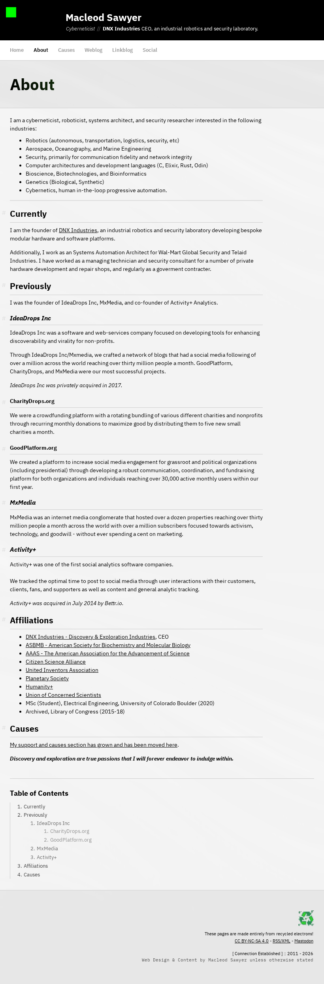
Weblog (93, 50)
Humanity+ (39, 686)
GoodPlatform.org (71, 839)
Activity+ (47, 857)
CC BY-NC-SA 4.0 (252, 941)
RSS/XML (281, 941)
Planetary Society (47, 678)
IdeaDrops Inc (53, 823)
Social (150, 50)
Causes (66, 50)
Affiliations (36, 866)
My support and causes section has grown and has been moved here (93, 744)
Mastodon (303, 941)
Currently (34, 806)
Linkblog (122, 50)
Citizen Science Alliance (56, 661)
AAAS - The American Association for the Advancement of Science (108, 653)
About (41, 50)
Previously (35, 815)
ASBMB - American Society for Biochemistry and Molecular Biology (108, 645)
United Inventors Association (62, 670)
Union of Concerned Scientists (63, 694)
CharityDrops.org (69, 831)
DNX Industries (121, 28)
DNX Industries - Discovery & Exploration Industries (90, 636)
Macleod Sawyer (103, 17)
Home (17, 50)
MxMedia (47, 848)
